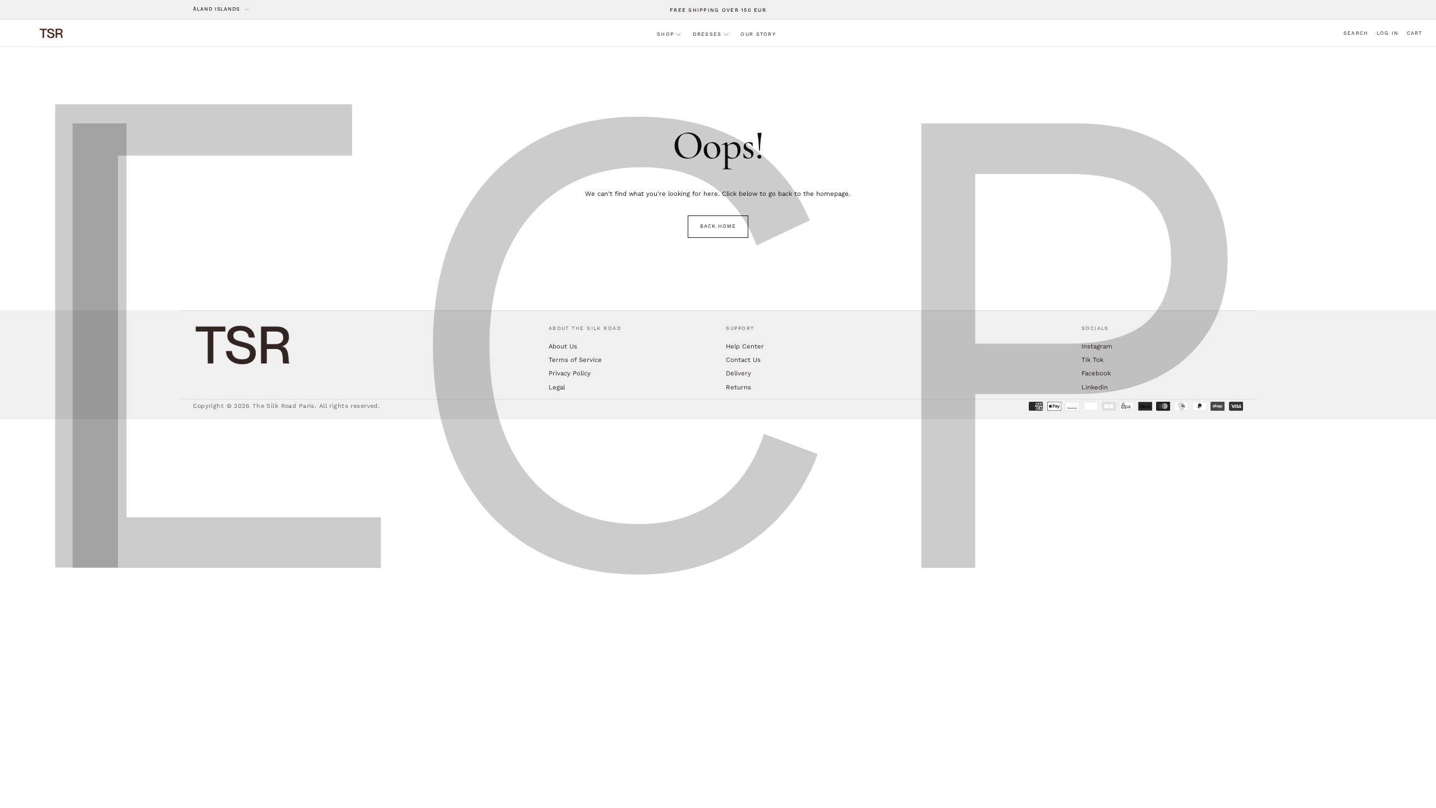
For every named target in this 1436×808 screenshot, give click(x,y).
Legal (557, 387)
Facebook (1096, 373)
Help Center (745, 346)
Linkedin (1094, 387)
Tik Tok (1092, 360)
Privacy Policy (570, 373)
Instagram (1096, 346)
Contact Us (743, 360)
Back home (717, 226)
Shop (665, 34)
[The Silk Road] (243, 345)
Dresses (707, 34)
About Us (563, 346)
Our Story (757, 34)
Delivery (738, 373)
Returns (738, 387)
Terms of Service (575, 360)
